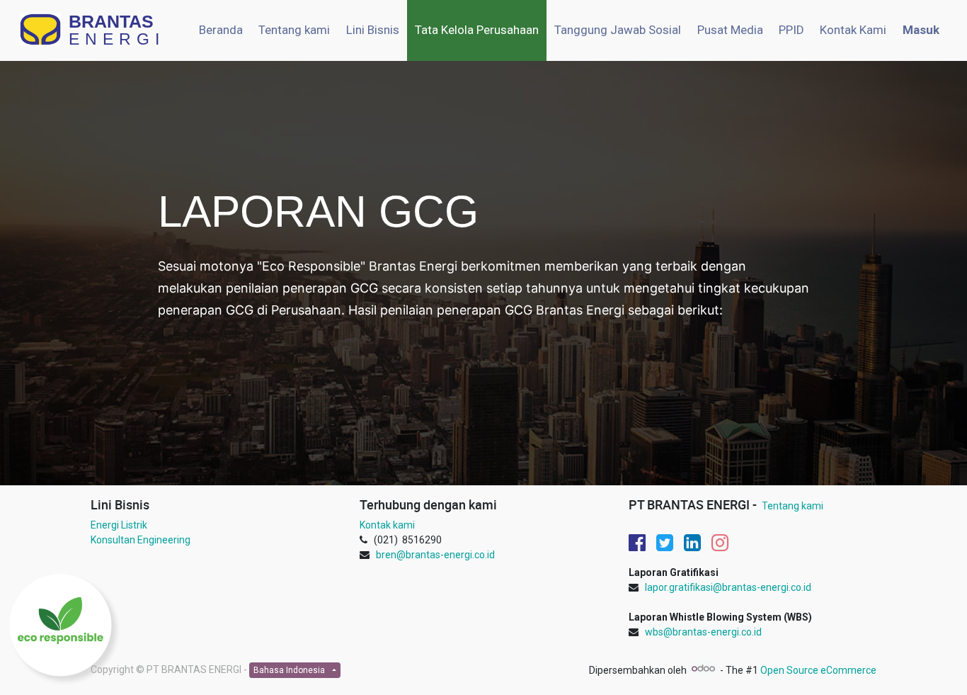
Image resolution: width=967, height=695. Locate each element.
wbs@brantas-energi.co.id (703, 632)
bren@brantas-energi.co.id (435, 554)
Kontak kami (387, 525)
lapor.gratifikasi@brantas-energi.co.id (728, 587)
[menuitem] (221, 30)
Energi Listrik (119, 525)
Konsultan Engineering (140, 540)
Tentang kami (792, 506)
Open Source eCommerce (818, 670)
